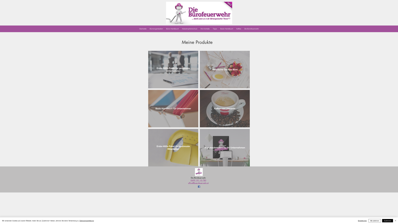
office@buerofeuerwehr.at (198, 183)
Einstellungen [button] (362, 221)
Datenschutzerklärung (86, 221)
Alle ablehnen (374, 221)
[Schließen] (395, 220)
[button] (251, 29)
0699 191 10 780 (198, 180)
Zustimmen (387, 221)
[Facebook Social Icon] (199, 187)
